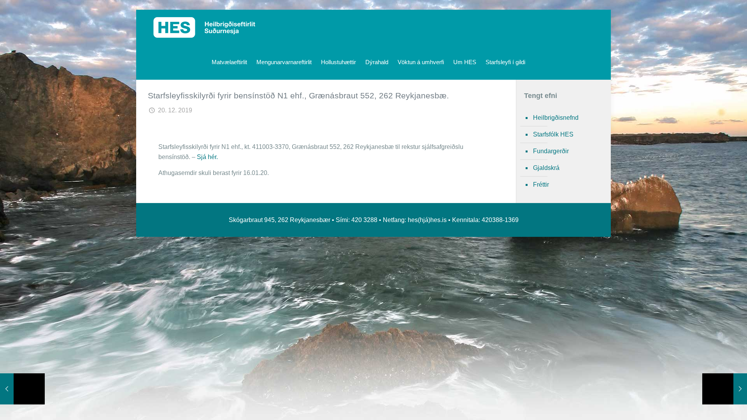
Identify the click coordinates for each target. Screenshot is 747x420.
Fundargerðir (551, 151)
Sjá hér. (207, 157)
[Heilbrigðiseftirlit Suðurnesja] (204, 27)
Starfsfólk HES (553, 134)
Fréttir (541, 184)
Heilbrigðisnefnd (556, 117)
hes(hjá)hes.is (427, 220)
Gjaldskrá (546, 167)
